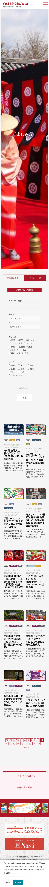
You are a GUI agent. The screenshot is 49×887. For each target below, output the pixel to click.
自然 (28, 444)
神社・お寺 (13, 565)
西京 (32, 369)
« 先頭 (16, 740)
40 (34, 744)
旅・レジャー (30, 565)
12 (10, 744)
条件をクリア (24, 388)
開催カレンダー (14, 278)
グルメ (12, 440)
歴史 (20, 565)
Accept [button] (18, 882)
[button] (4, 876)
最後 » (26, 747)
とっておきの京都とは (24, 775)
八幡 (22, 372)
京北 (13, 372)
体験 (18, 440)
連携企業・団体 (24, 787)
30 (30, 744)
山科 (13, 369)
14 (18, 744)
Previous (8, 808)
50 (39, 744)
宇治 (22, 369)
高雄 (32, 365)
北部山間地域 (16, 375)
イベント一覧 (35, 278)
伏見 (13, 365)
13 (14, 744)
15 (22, 744)
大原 (22, 365)
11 (6, 744)
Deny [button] (7, 882)
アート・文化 (36, 440)
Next (40, 808)
